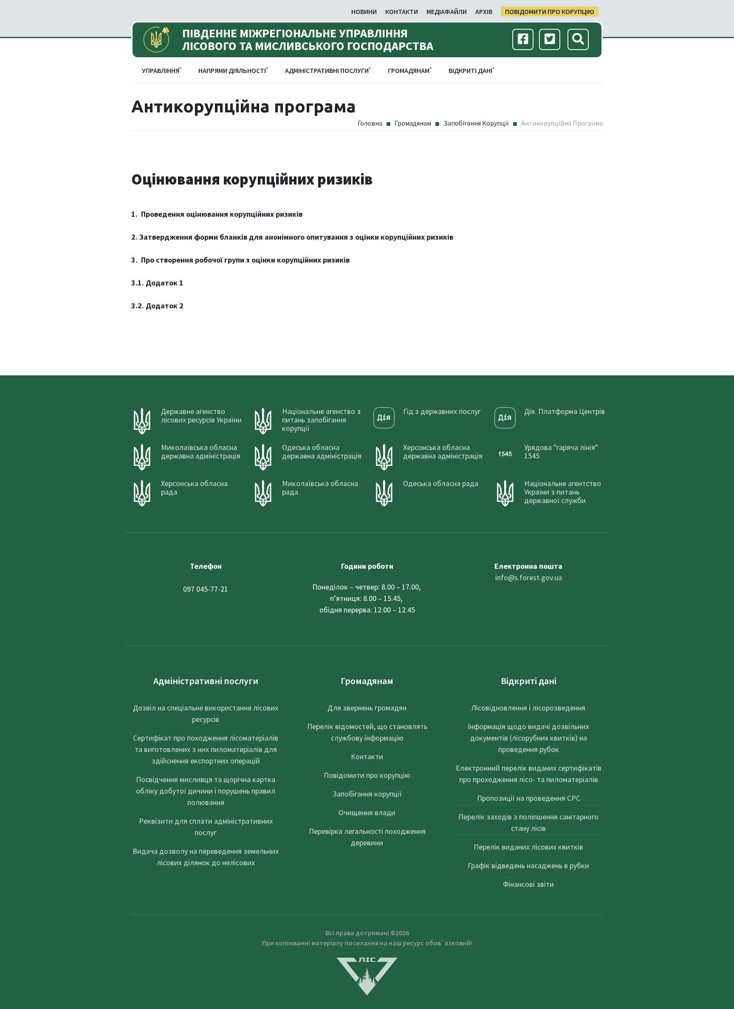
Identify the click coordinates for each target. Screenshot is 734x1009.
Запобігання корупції (476, 123)
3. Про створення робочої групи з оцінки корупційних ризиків (240, 260)
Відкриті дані (470, 70)
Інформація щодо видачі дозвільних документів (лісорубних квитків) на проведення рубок (528, 737)
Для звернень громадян (367, 708)
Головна (370, 123)
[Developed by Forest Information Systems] (367, 975)
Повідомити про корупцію (549, 11)
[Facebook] (523, 40)
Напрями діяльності (232, 70)
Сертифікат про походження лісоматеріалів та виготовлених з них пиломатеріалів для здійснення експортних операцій (205, 749)
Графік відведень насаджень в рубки (528, 865)
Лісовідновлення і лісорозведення (528, 708)
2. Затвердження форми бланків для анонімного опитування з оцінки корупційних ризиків (292, 237)
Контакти (401, 11)
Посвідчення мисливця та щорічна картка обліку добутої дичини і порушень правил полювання (205, 790)
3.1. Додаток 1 (157, 283)
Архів (483, 11)
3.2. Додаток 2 (157, 305)
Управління (160, 70)
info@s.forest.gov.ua (528, 577)
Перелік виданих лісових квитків (528, 847)
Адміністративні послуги (327, 70)
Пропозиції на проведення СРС (528, 798)
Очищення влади (367, 812)
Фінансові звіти (528, 884)
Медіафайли (446, 11)
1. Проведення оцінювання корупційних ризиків (216, 214)
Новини (364, 11)
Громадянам (408, 70)
